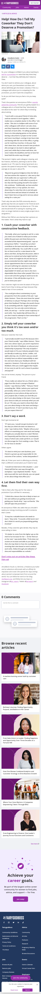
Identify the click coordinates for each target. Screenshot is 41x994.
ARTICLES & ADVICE (10, 13)
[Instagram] (9, 922)
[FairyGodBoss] (13, 918)
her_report (14, 581)
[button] (4, 67)
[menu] (2, 1)
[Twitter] (13, 922)
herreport (29, 581)
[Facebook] (4, 922)
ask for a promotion (9, 74)
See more (34, 844)
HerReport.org (7, 579)
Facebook (5, 584)
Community (7, 7)
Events (36, 7)
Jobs (17, 7)
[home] (11, 3)
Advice (26, 7)
